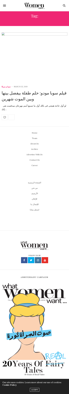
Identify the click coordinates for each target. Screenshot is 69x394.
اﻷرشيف (34, 193)
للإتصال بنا (34, 204)
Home (34, 133)
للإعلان (34, 199)
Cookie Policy (9, 385)
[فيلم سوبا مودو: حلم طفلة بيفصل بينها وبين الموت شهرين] (34, 57)
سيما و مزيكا (6, 87)
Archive (34, 149)
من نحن (34, 188)
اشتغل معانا (34, 209)
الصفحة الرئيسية (34, 182)
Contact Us (35, 160)
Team (34, 138)
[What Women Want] (34, 5)
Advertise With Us (34, 154)
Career (34, 165)
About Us (34, 143)
